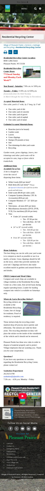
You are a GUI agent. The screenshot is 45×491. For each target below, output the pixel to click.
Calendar (10, 443)
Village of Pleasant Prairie (13, 45)
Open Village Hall (12, 462)
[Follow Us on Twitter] (16, 428)
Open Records (12, 460)
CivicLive (17, 477)
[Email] (34, 428)
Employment (11, 451)
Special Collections (17, 187)
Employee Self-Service (15, 468)
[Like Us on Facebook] (10, 428)
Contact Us (10, 446)
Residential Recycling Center (18, 36)
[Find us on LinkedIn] (28, 428)
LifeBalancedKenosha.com (16, 457)
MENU (24, 8)
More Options (22, 2)
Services (28, 45)
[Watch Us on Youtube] (22, 428)
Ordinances (11, 465)
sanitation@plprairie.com (13, 376)
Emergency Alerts (13, 449)
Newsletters (11, 454)
